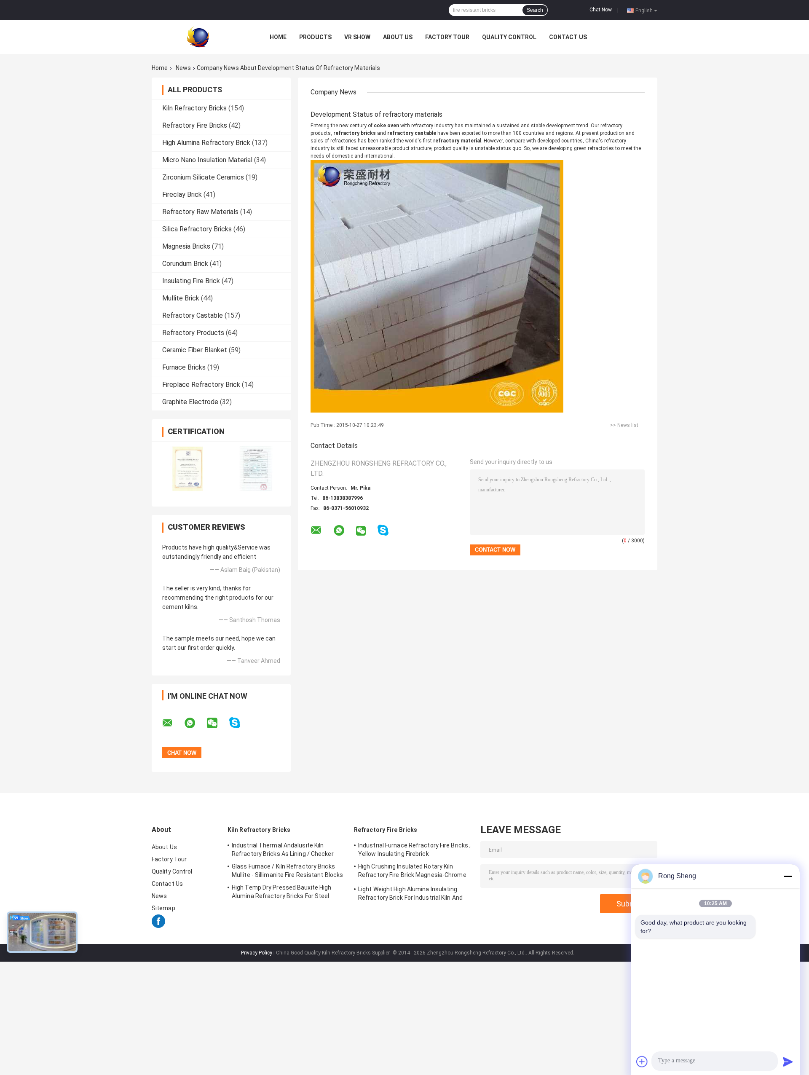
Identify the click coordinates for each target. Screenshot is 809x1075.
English (644, 10)
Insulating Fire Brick (191, 281)
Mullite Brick (180, 298)
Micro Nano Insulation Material (207, 160)
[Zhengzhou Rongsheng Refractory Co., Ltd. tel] (405, 538)
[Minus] (788, 876)
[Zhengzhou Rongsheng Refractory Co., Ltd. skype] (240, 723)
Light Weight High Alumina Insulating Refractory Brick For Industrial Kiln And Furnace (410, 894)
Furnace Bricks (184, 367)
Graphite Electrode (190, 402)
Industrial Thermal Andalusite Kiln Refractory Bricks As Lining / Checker (283, 849)
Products (315, 37)
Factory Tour (447, 37)
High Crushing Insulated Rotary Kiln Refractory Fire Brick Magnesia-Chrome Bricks (412, 872)
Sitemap (163, 908)
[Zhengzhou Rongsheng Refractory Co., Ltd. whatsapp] (195, 723)
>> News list (624, 425)
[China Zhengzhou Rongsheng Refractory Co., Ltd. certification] (186, 468)
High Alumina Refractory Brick (206, 143)
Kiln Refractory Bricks (194, 108)
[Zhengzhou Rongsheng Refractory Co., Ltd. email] (172, 723)
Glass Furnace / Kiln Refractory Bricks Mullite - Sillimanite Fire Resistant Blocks (287, 870)
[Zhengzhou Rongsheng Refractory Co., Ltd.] (198, 37)
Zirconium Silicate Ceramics (203, 177)
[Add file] (642, 1061)
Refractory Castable (192, 315)
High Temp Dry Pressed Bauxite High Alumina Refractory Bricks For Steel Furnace (281, 893)
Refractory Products (193, 333)
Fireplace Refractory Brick (201, 385)
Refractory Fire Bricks (194, 125)
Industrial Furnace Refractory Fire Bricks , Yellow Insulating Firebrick (414, 849)
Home (278, 37)
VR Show (357, 37)
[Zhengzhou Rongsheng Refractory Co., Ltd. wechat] (217, 723)
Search (535, 10)
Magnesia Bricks (186, 246)
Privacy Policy (256, 953)
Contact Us (568, 37)
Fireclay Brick (182, 194)
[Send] (788, 1061)
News (183, 67)
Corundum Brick (185, 264)
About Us (398, 37)
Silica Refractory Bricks (197, 229)
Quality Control (509, 37)
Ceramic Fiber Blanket (194, 350)
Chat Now (600, 10)
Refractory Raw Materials (200, 212)
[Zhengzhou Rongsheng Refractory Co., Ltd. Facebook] (158, 926)
